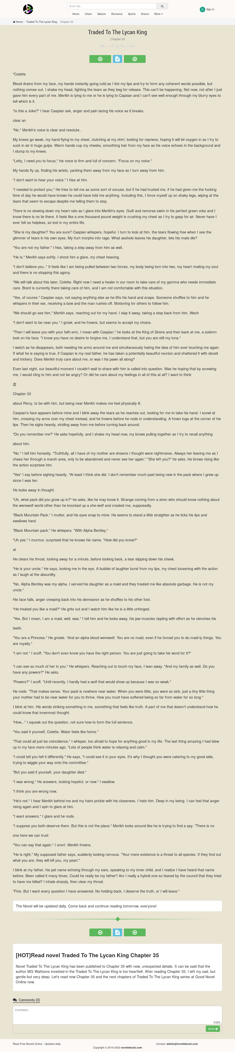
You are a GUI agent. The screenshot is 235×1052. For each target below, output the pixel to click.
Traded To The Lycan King (41, 22)
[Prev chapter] (100, 59)
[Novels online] (28, 9)
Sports (131, 14)
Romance (116, 14)
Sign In (210, 9)
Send (211, 1029)
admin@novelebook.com (182, 1044)
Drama (145, 14)
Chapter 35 (66, 22)
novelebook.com (131, 1047)
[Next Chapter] (135, 59)
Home (75, 14)
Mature (101, 14)
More (157, 14)
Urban (88, 14)
